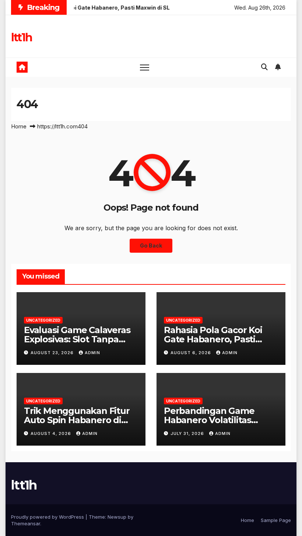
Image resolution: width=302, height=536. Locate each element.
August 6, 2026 (192, 352)
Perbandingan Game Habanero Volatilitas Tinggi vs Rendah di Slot (216, 420)
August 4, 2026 (52, 433)
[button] (264, 67)
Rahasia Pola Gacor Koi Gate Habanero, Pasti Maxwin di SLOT (213, 339)
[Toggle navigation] (145, 67)
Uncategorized (43, 320)
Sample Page (276, 520)
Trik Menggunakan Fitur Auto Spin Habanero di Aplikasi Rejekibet (77, 420)
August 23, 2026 (53, 352)
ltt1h (21, 37)
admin (92, 352)
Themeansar (25, 523)
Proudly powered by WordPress (48, 517)
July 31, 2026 (188, 433)
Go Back (151, 245)
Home (19, 126)
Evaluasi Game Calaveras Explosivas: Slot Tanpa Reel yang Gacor (77, 339)
